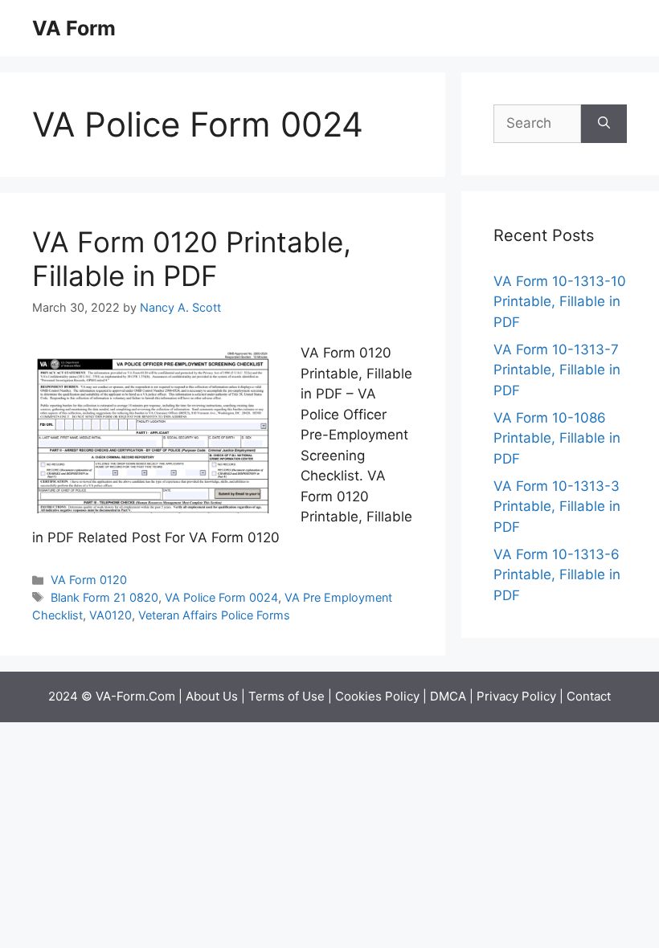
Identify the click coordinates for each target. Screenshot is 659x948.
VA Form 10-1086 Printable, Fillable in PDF (556, 438)
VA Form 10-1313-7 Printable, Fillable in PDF (556, 369)
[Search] (604, 123)
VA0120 (110, 615)
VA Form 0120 (89, 579)
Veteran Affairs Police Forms (214, 615)
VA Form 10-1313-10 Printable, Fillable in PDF (559, 301)
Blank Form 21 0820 (104, 597)
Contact (589, 696)
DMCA (448, 696)
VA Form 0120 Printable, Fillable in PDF (191, 258)
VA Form (74, 28)
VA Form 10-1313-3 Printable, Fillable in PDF (556, 506)
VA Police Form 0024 (221, 597)
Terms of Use (286, 696)
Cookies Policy (377, 696)
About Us (212, 696)
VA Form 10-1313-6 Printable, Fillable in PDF (556, 574)
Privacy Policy (516, 696)
